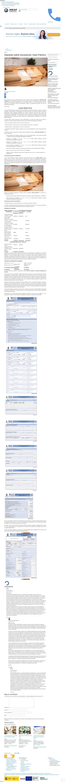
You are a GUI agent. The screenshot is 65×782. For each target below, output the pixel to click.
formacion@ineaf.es (53, 760)
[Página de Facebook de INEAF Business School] (14, 753)
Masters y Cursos (13, 24)
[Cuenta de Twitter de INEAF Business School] (15, 753)
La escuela (7, 24)
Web (5, 715)
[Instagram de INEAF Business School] (16, 753)
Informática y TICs (24, 767)
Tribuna (25, 24)
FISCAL (5, 738)
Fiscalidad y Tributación (25, 768)
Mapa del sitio (43, 774)
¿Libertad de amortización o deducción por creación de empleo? (38, 737)
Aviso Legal (34, 773)
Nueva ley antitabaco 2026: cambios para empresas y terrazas (53, 79)
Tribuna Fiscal (9, 50)
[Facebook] (25, 94)
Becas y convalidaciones (41, 24)
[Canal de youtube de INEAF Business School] (18, 753)
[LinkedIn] (25, 97)
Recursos (21, 24)
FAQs (5, 775)
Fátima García (23, 745)
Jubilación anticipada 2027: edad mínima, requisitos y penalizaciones (54, 89)
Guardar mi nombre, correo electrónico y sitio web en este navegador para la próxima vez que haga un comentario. (24, 719)
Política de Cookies (19, 773)
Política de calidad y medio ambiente (43, 773)
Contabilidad (23, 759)
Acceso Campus (7, 7)
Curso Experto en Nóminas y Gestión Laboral (11, 4)
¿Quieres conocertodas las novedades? (52, 56)
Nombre (6, 709)
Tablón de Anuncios (55, 774)
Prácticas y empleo (32, 24)
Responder (8, 617)
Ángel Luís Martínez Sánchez (11, 745)
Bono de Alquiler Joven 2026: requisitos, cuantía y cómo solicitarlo (53, 95)
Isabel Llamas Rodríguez (10, 91)
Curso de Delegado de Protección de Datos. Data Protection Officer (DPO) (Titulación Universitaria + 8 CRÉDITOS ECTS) (11, 762)
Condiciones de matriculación (10, 773)
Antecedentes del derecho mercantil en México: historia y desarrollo (54, 101)
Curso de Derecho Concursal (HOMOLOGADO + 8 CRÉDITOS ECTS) (11, 766)
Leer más (10, 743)
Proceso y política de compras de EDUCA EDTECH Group (29, 774)
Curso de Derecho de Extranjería (8, 5)
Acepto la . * (52, 67)
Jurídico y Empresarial (25, 766)
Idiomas (22, 762)
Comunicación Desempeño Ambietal (11, 774)
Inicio (7, 48)
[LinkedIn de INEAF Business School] (17, 753)
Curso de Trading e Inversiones (8, 1)
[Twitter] (25, 95)
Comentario (6, 707)
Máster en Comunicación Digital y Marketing (10, 3)
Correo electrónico (8, 712)
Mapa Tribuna (48, 774)
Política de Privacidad (52, 64)
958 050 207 (52, 759)
